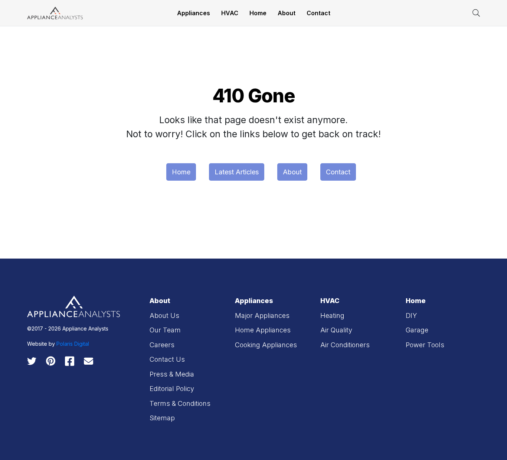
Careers (162, 345)
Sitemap (162, 418)
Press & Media (172, 374)
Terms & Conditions (180, 403)
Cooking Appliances (266, 345)
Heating (332, 315)
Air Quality (336, 330)
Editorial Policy (172, 388)
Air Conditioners (345, 345)
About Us (164, 315)
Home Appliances (263, 330)
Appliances (193, 13)
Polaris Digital (72, 344)
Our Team (165, 330)
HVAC (229, 13)
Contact (318, 13)
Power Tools (425, 345)
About (286, 13)
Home (257, 13)
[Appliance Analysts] (55, 12)
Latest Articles (237, 172)
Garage (417, 330)
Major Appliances (262, 315)
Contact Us (167, 359)
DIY (411, 315)
